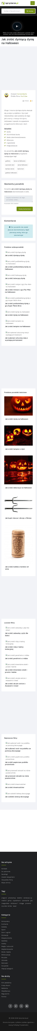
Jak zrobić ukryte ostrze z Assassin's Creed (15, 685)
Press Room (5, 985)
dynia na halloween (19, 161)
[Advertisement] (18, 68)
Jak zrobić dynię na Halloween (16, 315)
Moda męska (6, 952)
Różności (4, 963)
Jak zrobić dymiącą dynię (14, 255)
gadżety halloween (11, 172)
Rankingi (4, 874)
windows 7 (14, 903)
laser (15, 906)
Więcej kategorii (7, 969)
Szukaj (30, 11)
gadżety (7, 161)
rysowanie (25, 900)
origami (4, 898)
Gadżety (4, 941)
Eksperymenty (6, 938)
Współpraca (5, 991)
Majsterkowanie (7, 949)
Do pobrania (5, 871)
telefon (19, 898)
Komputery (5, 921)
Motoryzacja (5, 955)
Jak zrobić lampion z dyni (15, 449)
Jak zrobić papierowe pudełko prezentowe (16, 763)
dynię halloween (23, 165)
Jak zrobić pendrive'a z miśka (16, 658)
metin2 (4, 900)
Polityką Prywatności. (21, 1025)
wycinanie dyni (9, 165)
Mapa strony (5, 883)
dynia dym (20, 169)
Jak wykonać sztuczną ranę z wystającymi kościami (16, 339)
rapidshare (17, 900)
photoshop (12, 898)
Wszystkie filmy (7, 880)
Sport (3, 930)
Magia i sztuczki (7, 946)
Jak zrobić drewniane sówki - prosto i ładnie (16, 671)
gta (31, 900)
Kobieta (4, 927)
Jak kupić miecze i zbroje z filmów (18, 518)
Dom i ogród (5, 932)
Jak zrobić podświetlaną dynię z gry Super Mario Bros (17, 304)
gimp (9, 900)
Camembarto (22, 94)
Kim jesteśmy (6, 983)
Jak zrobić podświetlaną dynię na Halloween (18, 268)
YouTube (24, 96)
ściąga (21, 903)
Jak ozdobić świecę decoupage (17, 797)
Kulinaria (4, 924)
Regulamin (5, 994)
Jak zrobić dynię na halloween (16, 419)
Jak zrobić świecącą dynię (15, 278)
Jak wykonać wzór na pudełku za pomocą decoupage (18, 749)
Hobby (3, 943)
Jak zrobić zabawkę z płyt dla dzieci (16, 634)
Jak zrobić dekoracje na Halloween (18, 488)
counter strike (6, 906)
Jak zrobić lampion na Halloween (17, 326)
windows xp (27, 898)
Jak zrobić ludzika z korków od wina (17, 568)
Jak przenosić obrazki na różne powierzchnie (17, 777)
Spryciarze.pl (23, 1018)
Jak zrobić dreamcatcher (14, 787)
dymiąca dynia (9, 169)
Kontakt (4, 869)
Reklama (4, 988)
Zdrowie (4, 960)
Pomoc (3, 996)
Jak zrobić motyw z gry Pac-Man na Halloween (18, 291)
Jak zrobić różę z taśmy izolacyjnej (14, 648)
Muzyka (4, 957)
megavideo (5, 903)
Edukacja (4, 935)
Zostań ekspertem (8, 877)
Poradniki (4, 966)
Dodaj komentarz (25, 209)
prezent (28, 903)
